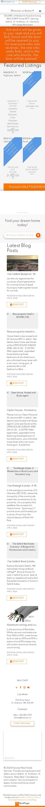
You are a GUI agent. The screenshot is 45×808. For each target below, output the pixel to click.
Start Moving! (22, 723)
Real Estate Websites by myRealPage (22, 800)
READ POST (18, 305)
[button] (17, 687)
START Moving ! (29, 2)
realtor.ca (24, 797)
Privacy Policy (34, 797)
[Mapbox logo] (9, 758)
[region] (22, 745)
